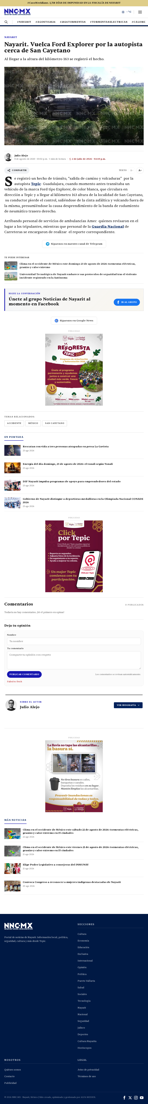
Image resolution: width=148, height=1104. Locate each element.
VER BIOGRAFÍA (126, 705)
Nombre (11, 634)
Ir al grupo (129, 302)
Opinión (82, 967)
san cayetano (54, 423)
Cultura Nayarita (87, 1041)
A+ (140, 170)
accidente (14, 423)
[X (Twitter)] (130, 1098)
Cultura (82, 934)
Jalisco (81, 1027)
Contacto (9, 1076)
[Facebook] (124, 1098)
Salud (81, 987)
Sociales (82, 994)
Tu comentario (15, 648)
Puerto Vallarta (86, 981)
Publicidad (10, 1083)
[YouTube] (142, 1098)
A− (131, 170)
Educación (83, 947)
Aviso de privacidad (88, 1069)
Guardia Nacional (108, 226)
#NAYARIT (24, 22)
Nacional (83, 1014)
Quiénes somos (12, 1069)
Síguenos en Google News (76, 320)
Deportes (83, 1034)
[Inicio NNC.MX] (17, 12)
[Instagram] (136, 1098)
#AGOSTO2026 (46, 22)
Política (82, 974)
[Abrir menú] (140, 12)
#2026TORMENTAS (73, 22)
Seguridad (83, 1021)
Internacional (85, 960)
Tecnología (84, 1001)
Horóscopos (85, 1048)
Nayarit (10, 37)
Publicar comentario (24, 674)
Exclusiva (83, 954)
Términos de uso (87, 1076)
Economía (83, 940)
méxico (33, 423)
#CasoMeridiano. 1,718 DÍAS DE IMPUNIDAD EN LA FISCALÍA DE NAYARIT (74, 2)
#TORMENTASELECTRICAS (109, 22)
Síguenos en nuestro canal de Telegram (76, 243)
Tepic (36, 184)
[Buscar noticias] (6, 22)
